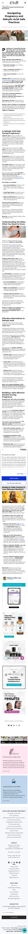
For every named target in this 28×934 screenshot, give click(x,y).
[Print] (14, 725)
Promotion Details (14, 869)
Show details (20, 473)
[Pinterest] (19, 725)
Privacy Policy (14, 866)
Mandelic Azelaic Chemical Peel (14, 833)
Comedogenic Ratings (14, 887)
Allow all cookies (14, 478)
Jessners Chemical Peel (14, 835)
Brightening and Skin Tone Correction (14, 817)
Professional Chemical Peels (14, 822)
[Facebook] (8, 725)
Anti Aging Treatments (14, 813)
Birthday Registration (14, 898)
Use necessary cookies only (14, 483)
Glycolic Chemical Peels (14, 826)
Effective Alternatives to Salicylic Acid (13, 118)
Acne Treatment (14, 815)
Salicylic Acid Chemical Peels (14, 828)
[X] (16, 725)
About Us (14, 885)
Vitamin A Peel (14, 830)
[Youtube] (16, 862)
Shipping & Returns (14, 871)
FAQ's (14, 889)
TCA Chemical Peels (14, 824)
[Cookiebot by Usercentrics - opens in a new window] (20, 450)
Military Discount (14, 877)
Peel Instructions (14, 896)
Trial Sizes (14, 875)
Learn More (6, 771)
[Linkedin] (19, 862)
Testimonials (14, 894)
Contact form (16, 857)
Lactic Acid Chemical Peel (14, 837)
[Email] (11, 725)
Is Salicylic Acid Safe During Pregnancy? (14, 113)
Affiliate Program (14, 873)
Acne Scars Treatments (14, 820)
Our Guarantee (14, 892)
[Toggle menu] (3, 3)
